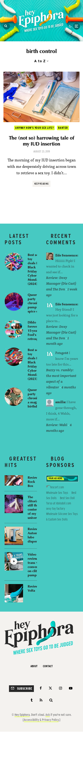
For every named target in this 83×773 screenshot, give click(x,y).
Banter (63, 127)
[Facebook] (40, 688)
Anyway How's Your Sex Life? (34, 127)
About (34, 666)
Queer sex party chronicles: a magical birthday (36, 398)
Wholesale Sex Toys (57, 493)
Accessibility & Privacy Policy (41, 720)
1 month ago (57, 341)
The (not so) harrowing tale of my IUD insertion (41, 141)
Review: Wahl (56, 425)
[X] (50, 688)
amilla (60, 402)
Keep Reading (41, 183)
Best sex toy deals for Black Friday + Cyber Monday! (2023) (34, 364)
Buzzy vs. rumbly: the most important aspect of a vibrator (61, 378)
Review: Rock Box (33, 481)
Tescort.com (57, 487)
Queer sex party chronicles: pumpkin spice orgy (36, 302)
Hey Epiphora (22, 715)
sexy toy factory (55, 508)
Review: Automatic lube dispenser (35, 535)
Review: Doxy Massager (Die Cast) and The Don (61, 283)
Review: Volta (33, 588)
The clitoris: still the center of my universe (34, 507)
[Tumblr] (31, 700)
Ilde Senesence (66, 255)
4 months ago (59, 427)
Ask (47, 715)
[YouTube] (70, 688)
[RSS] (41, 700)
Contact (48, 666)
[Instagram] (60, 688)
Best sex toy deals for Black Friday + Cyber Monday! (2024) (34, 269)
